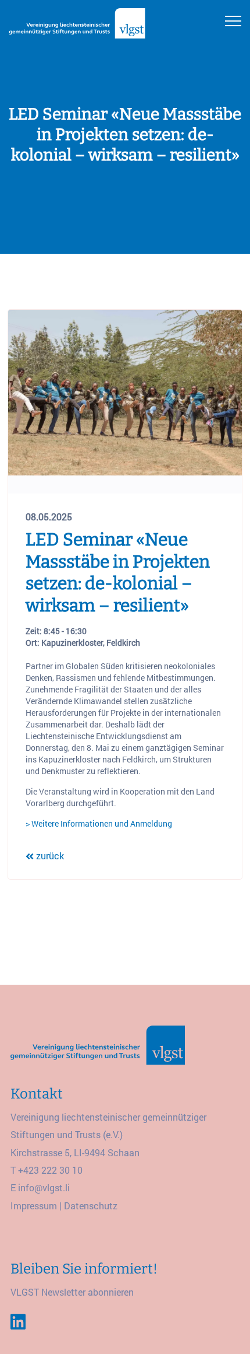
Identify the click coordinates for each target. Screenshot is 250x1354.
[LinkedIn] (18, 1322)
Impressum (33, 1205)
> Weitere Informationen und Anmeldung (99, 823)
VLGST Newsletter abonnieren (72, 1292)
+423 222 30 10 (50, 1170)
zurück (49, 855)
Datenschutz (90, 1205)
